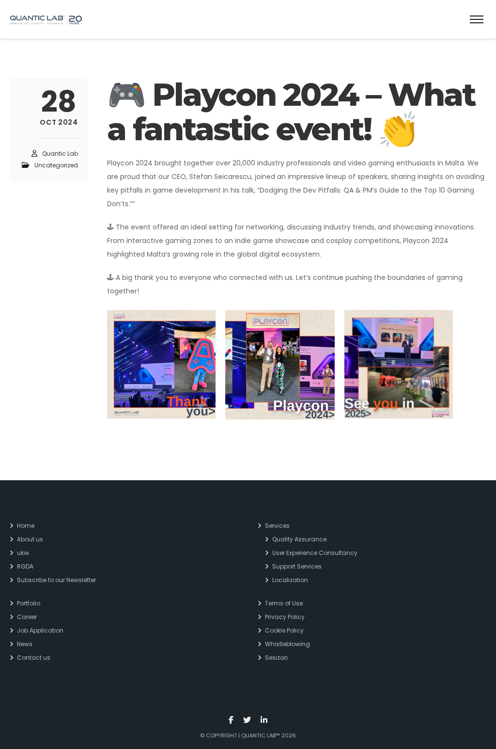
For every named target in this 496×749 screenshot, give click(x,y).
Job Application (40, 630)
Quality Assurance (299, 539)
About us (30, 539)
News (24, 644)
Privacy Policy (285, 617)
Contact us (33, 657)
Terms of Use (284, 603)
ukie (23, 553)
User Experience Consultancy (314, 553)
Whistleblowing (287, 644)
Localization (290, 580)
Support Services (297, 566)
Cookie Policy (284, 630)
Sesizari (276, 657)
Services (277, 525)
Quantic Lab (60, 153)
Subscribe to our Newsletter (56, 580)
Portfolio (28, 603)
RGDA (25, 566)
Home (25, 525)
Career (27, 617)
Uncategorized (56, 165)
